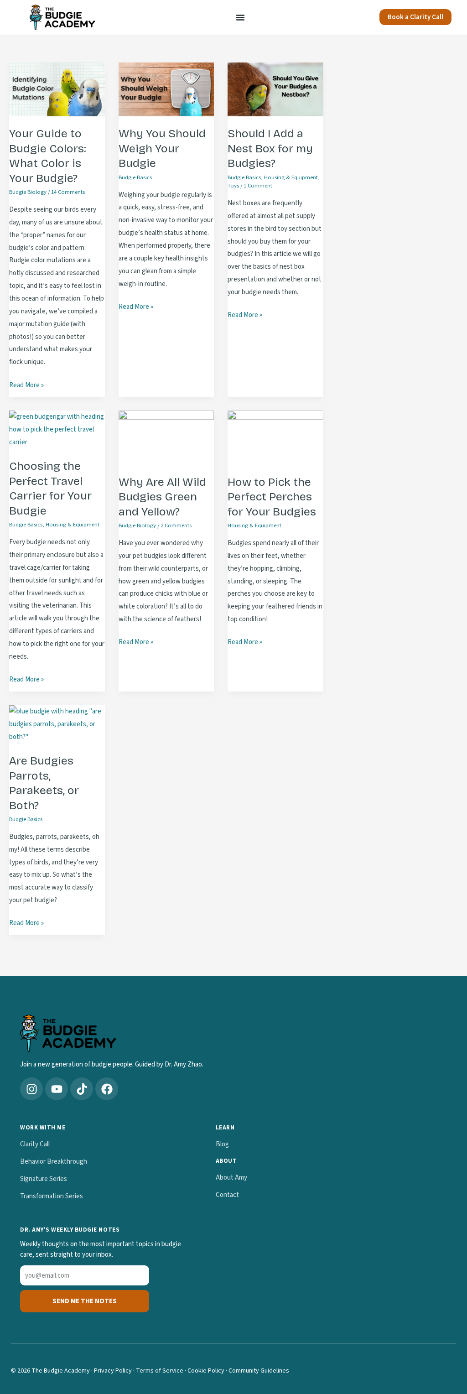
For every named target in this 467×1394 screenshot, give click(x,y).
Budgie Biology (28, 192)
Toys (233, 186)
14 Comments (68, 192)
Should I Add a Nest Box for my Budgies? (270, 148)
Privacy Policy (113, 1370)
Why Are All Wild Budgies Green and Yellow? (162, 497)
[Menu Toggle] (240, 17)
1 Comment (258, 186)
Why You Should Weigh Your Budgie (162, 148)
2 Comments (176, 525)
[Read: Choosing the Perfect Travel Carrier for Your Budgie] (57, 429)
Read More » (26, 384)
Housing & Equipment (291, 177)
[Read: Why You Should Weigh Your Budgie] (166, 89)
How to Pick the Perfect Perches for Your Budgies (272, 497)
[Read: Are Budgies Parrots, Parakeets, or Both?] (57, 723)
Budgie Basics (135, 177)
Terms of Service (159, 1370)
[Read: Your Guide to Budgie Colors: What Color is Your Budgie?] (57, 89)
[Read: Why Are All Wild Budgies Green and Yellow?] (166, 437)
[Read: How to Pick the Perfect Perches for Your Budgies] (275, 437)
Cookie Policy (205, 1370)
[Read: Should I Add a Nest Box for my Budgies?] (275, 89)
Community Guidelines (258, 1370)
